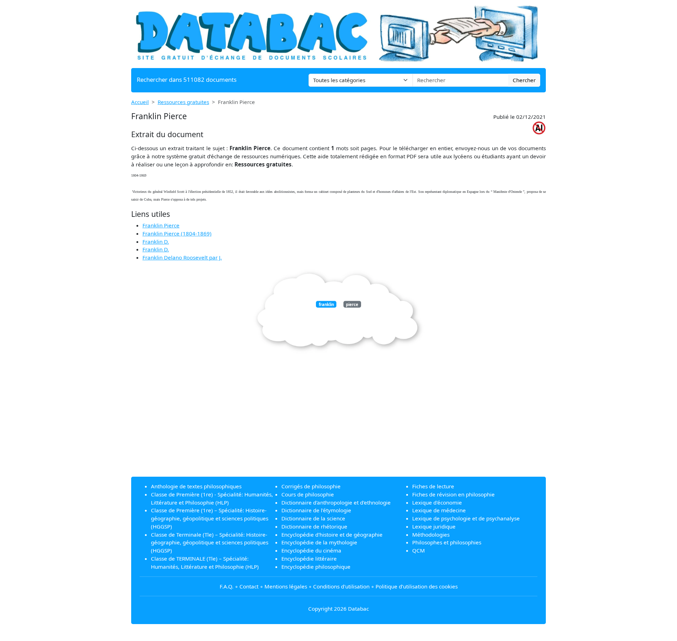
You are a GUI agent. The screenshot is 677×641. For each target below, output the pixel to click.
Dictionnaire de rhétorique (314, 526)
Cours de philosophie (307, 494)
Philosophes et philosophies (446, 542)
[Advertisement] (338, 421)
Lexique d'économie (437, 502)
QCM (418, 550)
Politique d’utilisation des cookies (417, 586)
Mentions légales (285, 586)
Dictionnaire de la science (313, 518)
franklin (326, 304)
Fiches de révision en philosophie (453, 494)
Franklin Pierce (160, 225)
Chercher (524, 80)
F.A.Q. (226, 586)
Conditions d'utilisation (341, 586)
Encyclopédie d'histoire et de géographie (332, 534)
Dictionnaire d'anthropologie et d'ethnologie (336, 502)
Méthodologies (431, 534)
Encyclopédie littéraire (309, 558)
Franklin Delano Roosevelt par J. (182, 257)
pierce (352, 304)
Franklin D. (155, 241)
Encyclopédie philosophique (315, 566)
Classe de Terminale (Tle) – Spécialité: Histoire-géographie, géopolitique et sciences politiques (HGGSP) (209, 542)
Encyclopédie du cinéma (311, 550)
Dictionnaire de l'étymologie (316, 510)
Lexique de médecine (439, 510)
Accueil (140, 101)
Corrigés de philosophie (311, 486)
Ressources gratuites (183, 101)
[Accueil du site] (338, 33)
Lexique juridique (434, 526)
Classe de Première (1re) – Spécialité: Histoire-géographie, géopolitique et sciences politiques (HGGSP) (209, 518)
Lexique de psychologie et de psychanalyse (466, 518)
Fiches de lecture (433, 486)
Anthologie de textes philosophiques (196, 486)
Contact (248, 586)
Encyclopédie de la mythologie (319, 542)
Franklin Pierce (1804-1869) (177, 233)
